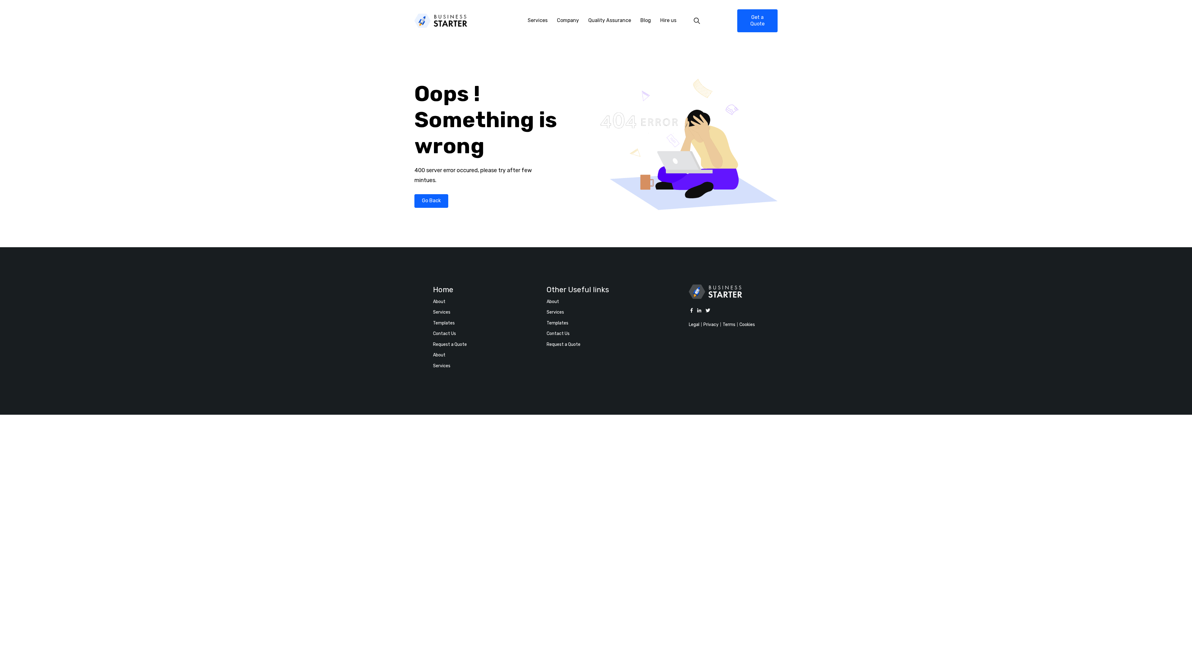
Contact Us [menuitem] (444, 333)
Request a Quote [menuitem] (450, 344)
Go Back (431, 200)
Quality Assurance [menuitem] (609, 20)
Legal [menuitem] (694, 324)
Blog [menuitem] (645, 20)
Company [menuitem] (568, 20)
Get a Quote (757, 20)
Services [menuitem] (538, 20)
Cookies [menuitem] (747, 324)
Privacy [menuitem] (711, 324)
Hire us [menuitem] (668, 20)
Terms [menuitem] (729, 324)
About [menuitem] (439, 301)
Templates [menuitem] (444, 323)
